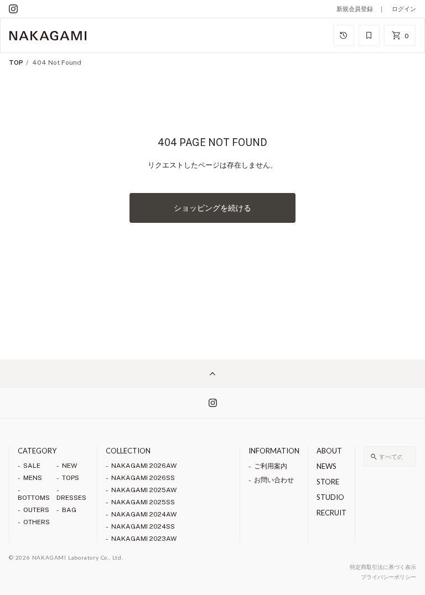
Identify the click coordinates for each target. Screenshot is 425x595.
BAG (69, 510)
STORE (328, 481)
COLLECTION (128, 450)
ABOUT (329, 450)
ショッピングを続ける (212, 207)
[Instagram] (13, 8)
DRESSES (71, 498)
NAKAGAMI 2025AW (144, 490)
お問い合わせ (274, 480)
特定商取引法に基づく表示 (383, 566)
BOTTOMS (34, 498)
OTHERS (36, 522)
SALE (31, 465)
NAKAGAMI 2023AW (144, 538)
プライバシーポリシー (388, 576)
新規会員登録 (354, 9)
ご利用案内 (270, 466)
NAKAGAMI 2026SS (143, 478)
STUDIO (330, 497)
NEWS (326, 466)
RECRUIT (331, 512)
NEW (69, 465)
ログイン (404, 9)
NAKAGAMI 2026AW (144, 465)
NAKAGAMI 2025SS (143, 502)
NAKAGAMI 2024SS (143, 526)
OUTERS (36, 510)
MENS (32, 478)
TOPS (70, 478)
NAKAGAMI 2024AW (144, 514)
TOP (16, 62)
